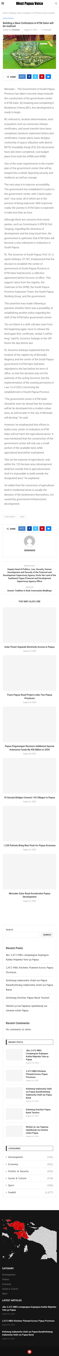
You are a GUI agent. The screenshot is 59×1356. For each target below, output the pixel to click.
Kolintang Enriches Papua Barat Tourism (27, 997)
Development (30, 1157)
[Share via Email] (48, 76)
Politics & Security (30, 1171)
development (10, 517)
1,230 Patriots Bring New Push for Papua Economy (30, 845)
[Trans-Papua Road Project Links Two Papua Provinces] (29, 673)
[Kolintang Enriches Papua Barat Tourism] (14, 1114)
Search (9, 929)
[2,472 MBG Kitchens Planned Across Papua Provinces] (14, 1075)
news (22, 517)
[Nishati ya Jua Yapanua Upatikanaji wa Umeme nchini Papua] (14, 1131)
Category (8, 1268)
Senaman (16, 29)
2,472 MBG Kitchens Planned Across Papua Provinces (37, 1074)
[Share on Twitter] (35, 76)
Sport (30, 1185)
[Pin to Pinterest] (41, 76)
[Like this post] (23, 76)
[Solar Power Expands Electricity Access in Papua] (29, 625)
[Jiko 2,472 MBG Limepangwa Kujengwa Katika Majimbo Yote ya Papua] (14, 1055)
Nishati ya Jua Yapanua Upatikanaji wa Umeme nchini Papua (37, 1130)
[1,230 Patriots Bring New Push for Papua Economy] (29, 823)
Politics (5, 1279)
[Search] (56, 3)
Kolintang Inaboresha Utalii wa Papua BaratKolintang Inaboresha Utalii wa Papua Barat (29, 985)
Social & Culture (30, 1178)
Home (5, 13)
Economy (30, 1164)
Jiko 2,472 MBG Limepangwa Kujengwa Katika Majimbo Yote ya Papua (37, 1055)
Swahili (30, 1192)
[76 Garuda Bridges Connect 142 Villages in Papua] (29, 775)
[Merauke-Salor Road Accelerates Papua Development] (29, 871)
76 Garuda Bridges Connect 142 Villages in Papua (29, 797)
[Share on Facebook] (29, 76)
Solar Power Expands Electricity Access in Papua (29, 647)
